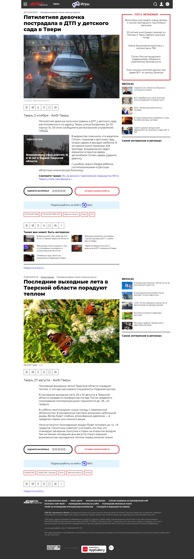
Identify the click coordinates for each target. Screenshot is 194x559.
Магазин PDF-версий (95, 501)
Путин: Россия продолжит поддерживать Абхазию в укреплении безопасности (146, 59)
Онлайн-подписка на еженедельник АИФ (128, 501)
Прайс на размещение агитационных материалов (69, 507)
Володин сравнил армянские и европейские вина (149, 324)
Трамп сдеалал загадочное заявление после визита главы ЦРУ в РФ (151, 130)
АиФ (41, 365)
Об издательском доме (56, 501)
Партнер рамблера (71, 548)
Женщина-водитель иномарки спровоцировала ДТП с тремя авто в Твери (99, 238)
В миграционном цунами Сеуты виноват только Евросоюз (149, 294)
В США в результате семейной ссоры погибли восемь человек (151, 119)
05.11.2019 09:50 (30, 12)
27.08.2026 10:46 (31, 277)
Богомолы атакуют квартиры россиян (147, 314)
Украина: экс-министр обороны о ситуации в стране (150, 89)
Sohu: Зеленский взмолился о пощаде (148, 109)
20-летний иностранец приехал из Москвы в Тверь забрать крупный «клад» (146, 35)
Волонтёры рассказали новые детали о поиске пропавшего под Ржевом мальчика (146, 23)
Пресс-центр (76, 501)
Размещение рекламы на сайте (84, 504)
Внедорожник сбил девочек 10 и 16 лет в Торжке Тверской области (53, 237)
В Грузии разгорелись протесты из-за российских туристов (152, 284)
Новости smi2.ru (34, 268)
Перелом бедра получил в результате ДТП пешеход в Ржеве (100, 247)
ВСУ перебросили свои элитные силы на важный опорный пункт (149, 99)
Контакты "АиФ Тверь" (55, 504)
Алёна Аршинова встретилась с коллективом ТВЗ (146, 47)
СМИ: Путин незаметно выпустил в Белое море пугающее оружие (150, 304)
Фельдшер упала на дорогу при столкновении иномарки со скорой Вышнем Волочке (52, 248)
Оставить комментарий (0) (97, 191)
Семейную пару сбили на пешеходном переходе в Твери (51, 256)
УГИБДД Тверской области (37, 100)
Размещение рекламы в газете (117, 504)
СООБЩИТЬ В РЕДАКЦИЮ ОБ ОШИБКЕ (113, 507)
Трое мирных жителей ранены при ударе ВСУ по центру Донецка (146, 71)
